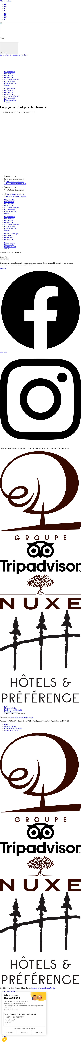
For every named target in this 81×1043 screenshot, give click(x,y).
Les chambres (4, 55)
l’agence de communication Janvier (22, 717)
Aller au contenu (5, 1)
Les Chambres (9, 74)
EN (5, 6)
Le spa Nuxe (23, 55)
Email (2, 257)
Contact (6, 85)
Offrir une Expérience (11, 79)
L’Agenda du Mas (10, 83)
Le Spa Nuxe (8, 77)
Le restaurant (14, 55)
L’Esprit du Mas (9, 72)
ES (5, 8)
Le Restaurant (9, 75)
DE (5, 10)
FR (5, 4)
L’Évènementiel (9, 81)
